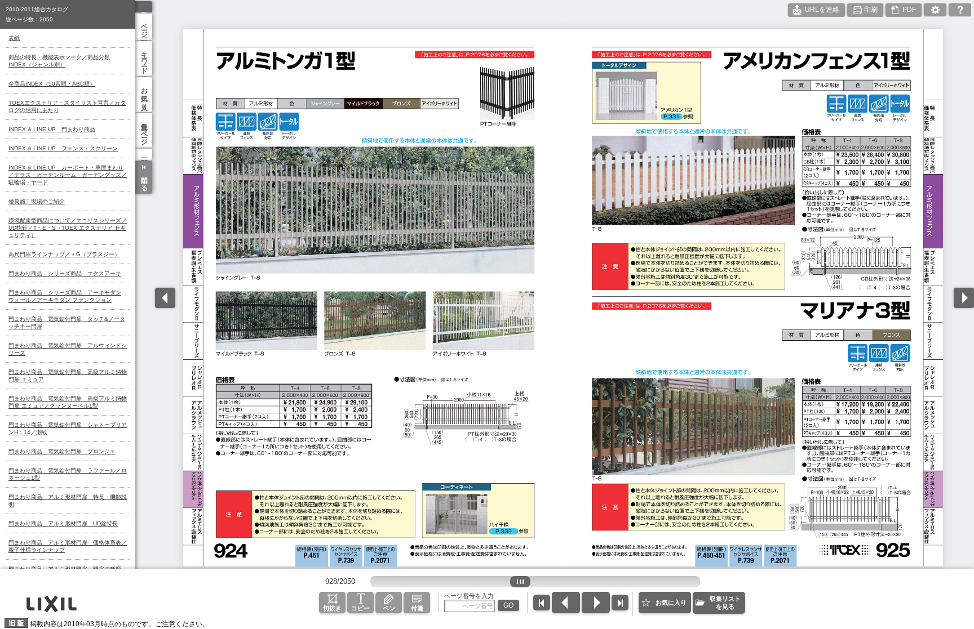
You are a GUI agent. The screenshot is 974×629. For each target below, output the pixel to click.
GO (508, 605)
